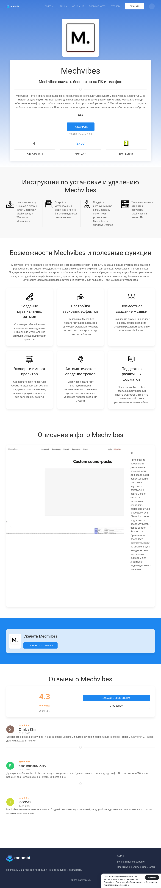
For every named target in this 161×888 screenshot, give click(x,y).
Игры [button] (61, 6)
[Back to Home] (12, 6)
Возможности (97, 6)
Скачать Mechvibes (41, 645)
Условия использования (131, 861)
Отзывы (115, 6)
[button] (152, 6)
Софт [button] (48, 6)
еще (80, 114)
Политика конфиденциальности (136, 867)
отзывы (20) (116, 706)
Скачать (134, 6)
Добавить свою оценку (116, 698)
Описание (78, 6)
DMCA (120, 856)
